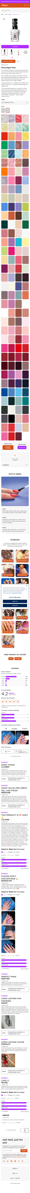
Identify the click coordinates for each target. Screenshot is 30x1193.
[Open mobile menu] (28, 5)
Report (17, 855)
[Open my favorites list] (24, 5)
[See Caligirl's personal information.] (11, 819)
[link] (12, 694)
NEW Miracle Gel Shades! (22, 1)
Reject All (15, 601)
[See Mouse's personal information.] (9, 1082)
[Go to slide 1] (12, 57)
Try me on (15, 46)
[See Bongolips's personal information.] (13, 880)
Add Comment (25, 868)
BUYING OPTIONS (8, 447)
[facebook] (18, 1161)
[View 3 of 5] (18, 52)
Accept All (15, 605)
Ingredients (6, 465)
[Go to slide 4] (16, 57)
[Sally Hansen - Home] (5, 5)
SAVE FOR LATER (7, 61)
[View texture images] (8, 110)
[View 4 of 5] (25, 52)
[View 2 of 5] (11, 52)
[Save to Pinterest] (4, 19)
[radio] (4, 119)
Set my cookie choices (15, 597)
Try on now (22, 447)
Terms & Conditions (16, 1157)
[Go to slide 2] (13, 57)
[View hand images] (3, 110)
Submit (24, 1150)
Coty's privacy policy (17, 593)
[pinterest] (11, 1161)
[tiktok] (7, 1161)
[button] (3, 701)
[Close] (26, 586)
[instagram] (4, 1161)
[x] (22, 1161)
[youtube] (15, 1161)
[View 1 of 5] (4, 52)
